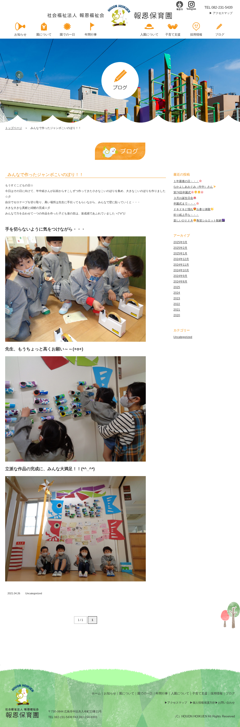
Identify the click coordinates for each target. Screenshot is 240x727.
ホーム (96, 693)
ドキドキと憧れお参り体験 (191, 209)
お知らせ (110, 693)
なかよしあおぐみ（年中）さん (193, 186)
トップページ (13, 128)
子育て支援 (199, 693)
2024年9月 (180, 276)
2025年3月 (180, 242)
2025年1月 (180, 253)
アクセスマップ (222, 13)
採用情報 (216, 693)
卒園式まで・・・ (184, 203)
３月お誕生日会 (183, 198)
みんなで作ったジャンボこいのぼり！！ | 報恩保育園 (110, 15)
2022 (176, 304)
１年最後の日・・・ (186, 181)
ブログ (230, 693)
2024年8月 (180, 281)
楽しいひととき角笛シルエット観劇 (197, 220)
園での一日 (145, 693)
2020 (176, 315)
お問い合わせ (226, 702)
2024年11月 (181, 264)
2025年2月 (180, 248)
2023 (176, 298)
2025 (176, 287)
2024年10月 (181, 270)
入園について (180, 693)
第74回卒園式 (182, 192)
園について (126, 693)
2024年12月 (181, 259)
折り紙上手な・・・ (186, 215)
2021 (176, 309)
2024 (176, 292)
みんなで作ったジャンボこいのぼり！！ (45, 174)
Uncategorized (33, 593)
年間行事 (162, 693)
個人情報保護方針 (204, 702)
